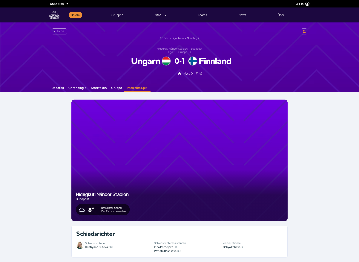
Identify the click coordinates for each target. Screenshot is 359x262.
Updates (58, 88)
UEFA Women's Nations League (54, 15)
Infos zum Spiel (137, 88)
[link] (75, 15)
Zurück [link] (61, 31)
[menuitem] (86, 15)
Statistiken (99, 88)
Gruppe (116, 88)
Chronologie (77, 88)
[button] (161, 15)
